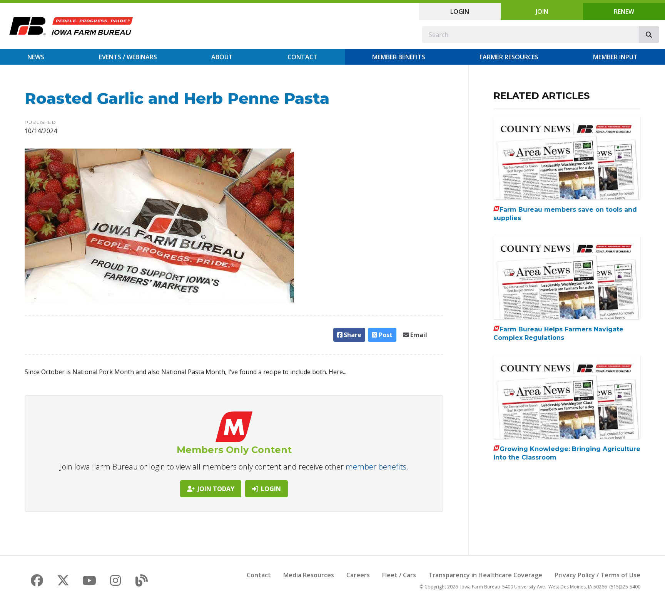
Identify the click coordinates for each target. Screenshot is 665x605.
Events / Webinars (128, 57)
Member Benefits (398, 57)
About (222, 57)
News (35, 57)
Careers (358, 575)
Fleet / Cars (399, 575)
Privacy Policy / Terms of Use (597, 575)
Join (542, 11)
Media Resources (308, 575)
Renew (624, 11)
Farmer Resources (509, 57)
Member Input (615, 57)
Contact (302, 57)
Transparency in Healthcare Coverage (485, 575)
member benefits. (377, 466)
